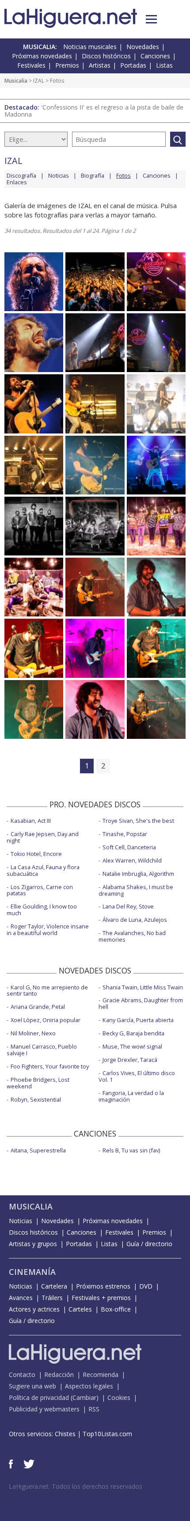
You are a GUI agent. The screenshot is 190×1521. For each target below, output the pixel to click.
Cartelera (54, 1286)
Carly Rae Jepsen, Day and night (43, 837)
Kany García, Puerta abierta (138, 1020)
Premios (67, 65)
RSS (93, 1409)
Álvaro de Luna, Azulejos (135, 920)
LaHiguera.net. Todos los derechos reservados (75, 1486)
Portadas (133, 65)
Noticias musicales (90, 46)
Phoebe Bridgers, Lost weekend (38, 1083)
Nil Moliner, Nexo (33, 1033)
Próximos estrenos (103, 1286)
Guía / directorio (149, 1244)
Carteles (80, 1309)
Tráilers (52, 1297)
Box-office (116, 1309)
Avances (21, 1297)
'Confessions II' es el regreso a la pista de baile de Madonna (93, 110)
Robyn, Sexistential (36, 1099)
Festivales (31, 65)
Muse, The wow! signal (132, 1046)
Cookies (118, 1397)
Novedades (142, 46)
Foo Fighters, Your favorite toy (50, 1066)
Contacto (22, 1374)
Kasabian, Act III (31, 821)
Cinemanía (32, 1271)
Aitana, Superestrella (38, 1150)
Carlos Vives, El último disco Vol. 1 (137, 1076)
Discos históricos (106, 56)
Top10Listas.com (107, 1434)
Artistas (99, 65)
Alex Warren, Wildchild (132, 860)
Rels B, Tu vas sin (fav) (131, 1150)
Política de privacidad (39, 1397)
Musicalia (15, 80)
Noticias (58, 175)
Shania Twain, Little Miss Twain (143, 987)
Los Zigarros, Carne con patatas (40, 890)
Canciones (155, 56)
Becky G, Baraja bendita (133, 1033)
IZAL (38, 80)
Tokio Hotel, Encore (36, 854)
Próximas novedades (42, 56)
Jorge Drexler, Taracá (130, 1060)
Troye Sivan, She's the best (138, 821)
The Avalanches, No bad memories (132, 936)
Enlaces (17, 182)
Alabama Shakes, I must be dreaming (136, 890)
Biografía (92, 175)
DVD (145, 1286)
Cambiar (84, 1397)
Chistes (65, 1434)
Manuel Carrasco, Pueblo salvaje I (42, 1049)
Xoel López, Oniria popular (45, 1020)
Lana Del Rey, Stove (128, 906)
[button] (151, 19)
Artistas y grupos (33, 1244)
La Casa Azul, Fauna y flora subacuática (43, 870)
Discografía (21, 175)
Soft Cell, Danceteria (129, 847)
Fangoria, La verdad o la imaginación (131, 1096)
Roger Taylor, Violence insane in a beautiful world (48, 929)
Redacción (59, 1374)
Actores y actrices (34, 1309)
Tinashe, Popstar (125, 834)
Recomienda (100, 1374)
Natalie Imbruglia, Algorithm (138, 874)
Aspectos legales (89, 1386)
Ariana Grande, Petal (38, 1007)
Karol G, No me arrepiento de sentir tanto (47, 990)
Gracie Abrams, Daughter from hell (141, 1003)
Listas (164, 65)
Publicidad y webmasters (44, 1409)
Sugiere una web (32, 1386)
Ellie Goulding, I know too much (42, 909)
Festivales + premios (101, 1297)
